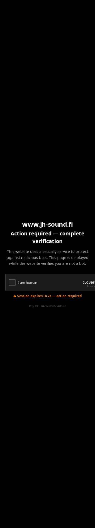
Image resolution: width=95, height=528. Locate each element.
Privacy (91, 286)
